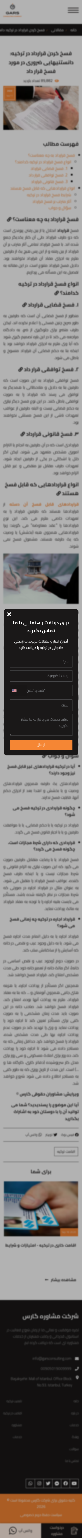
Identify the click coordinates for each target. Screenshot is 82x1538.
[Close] (9, 614)
